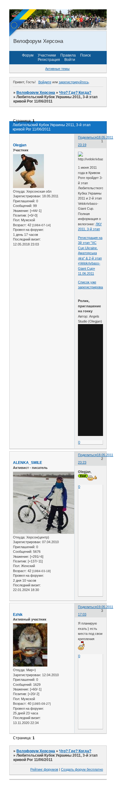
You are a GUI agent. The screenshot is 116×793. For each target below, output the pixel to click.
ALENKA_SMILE (27, 463)
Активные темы (57, 69)
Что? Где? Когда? (75, 92)
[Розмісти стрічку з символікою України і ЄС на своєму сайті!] (23, 23)
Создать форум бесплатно (82, 769)
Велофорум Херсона (35, 92)
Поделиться (87, 137)
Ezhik (18, 614)
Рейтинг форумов (44, 769)
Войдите (44, 82)
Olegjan (19, 145)
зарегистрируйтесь (74, 82)
